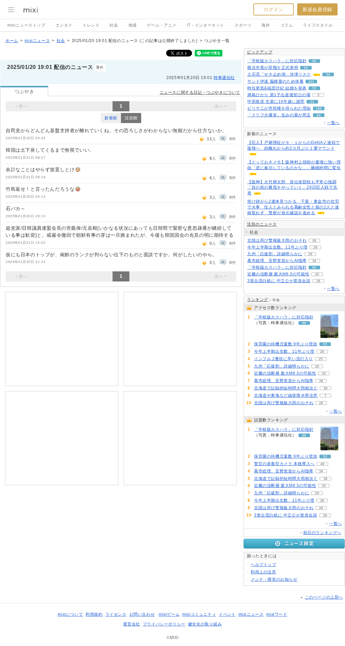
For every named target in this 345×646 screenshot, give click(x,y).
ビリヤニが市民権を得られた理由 (279, 108)
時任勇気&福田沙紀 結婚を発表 (277, 88)
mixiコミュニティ (199, 614)
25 (321, 359)
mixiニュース (37, 40)
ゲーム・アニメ (162, 25)
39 (314, 261)
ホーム (11, 40)
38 (325, 388)
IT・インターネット (205, 25)
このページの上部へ (324, 597)
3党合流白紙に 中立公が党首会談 (279, 280)
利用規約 (94, 614)
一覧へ (333, 122)
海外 (265, 25)
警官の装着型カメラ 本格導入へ (284, 463)
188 (319, 108)
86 (314, 61)
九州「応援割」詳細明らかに (275, 254)
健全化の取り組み (205, 624)
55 (314, 88)
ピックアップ (260, 52)
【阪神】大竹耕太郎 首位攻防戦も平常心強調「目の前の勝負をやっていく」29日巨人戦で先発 (292, 188)
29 (310, 254)
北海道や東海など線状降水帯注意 (286, 395)
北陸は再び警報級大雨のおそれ (277, 240)
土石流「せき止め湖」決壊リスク (279, 74)
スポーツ (242, 25)
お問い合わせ (142, 614)
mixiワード (276, 614)
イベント (227, 614)
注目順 (131, 118)
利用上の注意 (263, 572)
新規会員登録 (317, 9)
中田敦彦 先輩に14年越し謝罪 (276, 101)
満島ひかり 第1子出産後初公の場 (279, 94)
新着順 (110, 118)
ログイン (273, 9)
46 (322, 464)
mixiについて (70, 614)
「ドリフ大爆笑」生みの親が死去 (279, 115)
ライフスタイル (318, 25)
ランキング (257, 299)
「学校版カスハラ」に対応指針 (277, 61)
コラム (286, 25)
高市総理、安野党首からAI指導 (277, 260)
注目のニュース (262, 224)
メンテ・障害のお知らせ (274, 579)
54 (328, 74)
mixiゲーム (169, 614)
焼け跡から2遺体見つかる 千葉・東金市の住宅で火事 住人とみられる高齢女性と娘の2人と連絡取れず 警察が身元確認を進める (293, 207)
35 (317, 274)
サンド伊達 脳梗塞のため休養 (275, 81)
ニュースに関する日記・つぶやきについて (200, 92)
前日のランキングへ (322, 532)
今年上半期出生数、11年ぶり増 (277, 247)
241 (311, 81)
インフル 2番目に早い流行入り (283, 358)
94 (319, 115)
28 (315, 247)
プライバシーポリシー (164, 624)
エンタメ (64, 25)
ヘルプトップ (263, 564)
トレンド (91, 25)
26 (314, 240)
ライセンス (116, 614)
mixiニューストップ (26, 25)
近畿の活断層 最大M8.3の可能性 (278, 274)
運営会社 (131, 624)
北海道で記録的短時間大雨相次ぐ (286, 388)
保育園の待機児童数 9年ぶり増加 (285, 344)
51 (312, 102)
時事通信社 (224, 77)
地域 (132, 25)
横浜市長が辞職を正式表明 (272, 67)
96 (306, 68)
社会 (113, 25)
